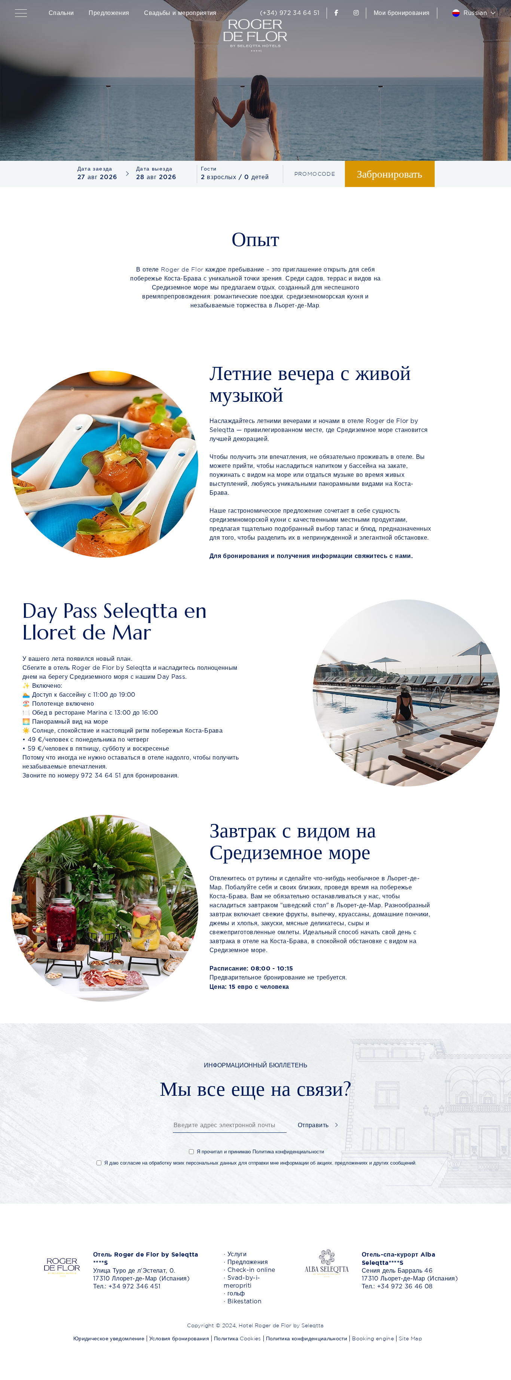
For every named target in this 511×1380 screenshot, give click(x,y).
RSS (427, 1338)
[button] (22, 13)
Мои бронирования (402, 13)
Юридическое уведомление (108, 1338)
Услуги (237, 1254)
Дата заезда (95, 168)
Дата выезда (154, 168)
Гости (209, 168)
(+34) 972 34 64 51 (289, 13)
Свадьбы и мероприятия (180, 13)
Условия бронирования (179, 1338)
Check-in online (251, 1270)
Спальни (61, 13)
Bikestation (244, 1301)
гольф (236, 1294)
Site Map (410, 1338)
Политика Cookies (237, 1338)
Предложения (109, 13)
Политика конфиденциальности (306, 1338)
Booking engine (373, 1338)
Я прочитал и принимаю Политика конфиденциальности (260, 1151)
